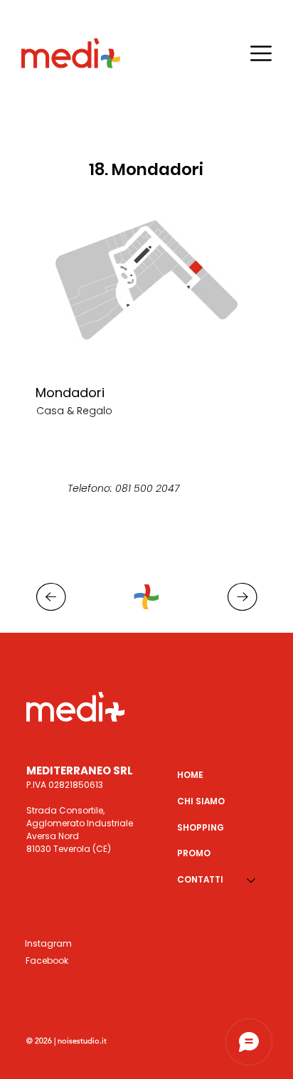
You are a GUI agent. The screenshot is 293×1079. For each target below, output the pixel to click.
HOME (190, 775)
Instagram (48, 943)
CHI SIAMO (201, 801)
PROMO (194, 853)
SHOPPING (200, 827)
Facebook (47, 960)
